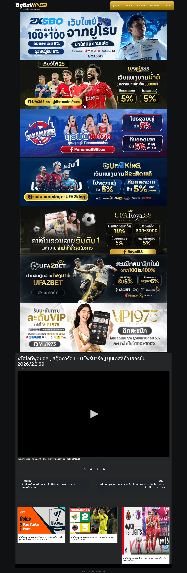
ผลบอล (129, 5)
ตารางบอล (154, 5)
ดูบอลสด (116, 5)
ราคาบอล (141, 5)
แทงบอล (168, 5)
